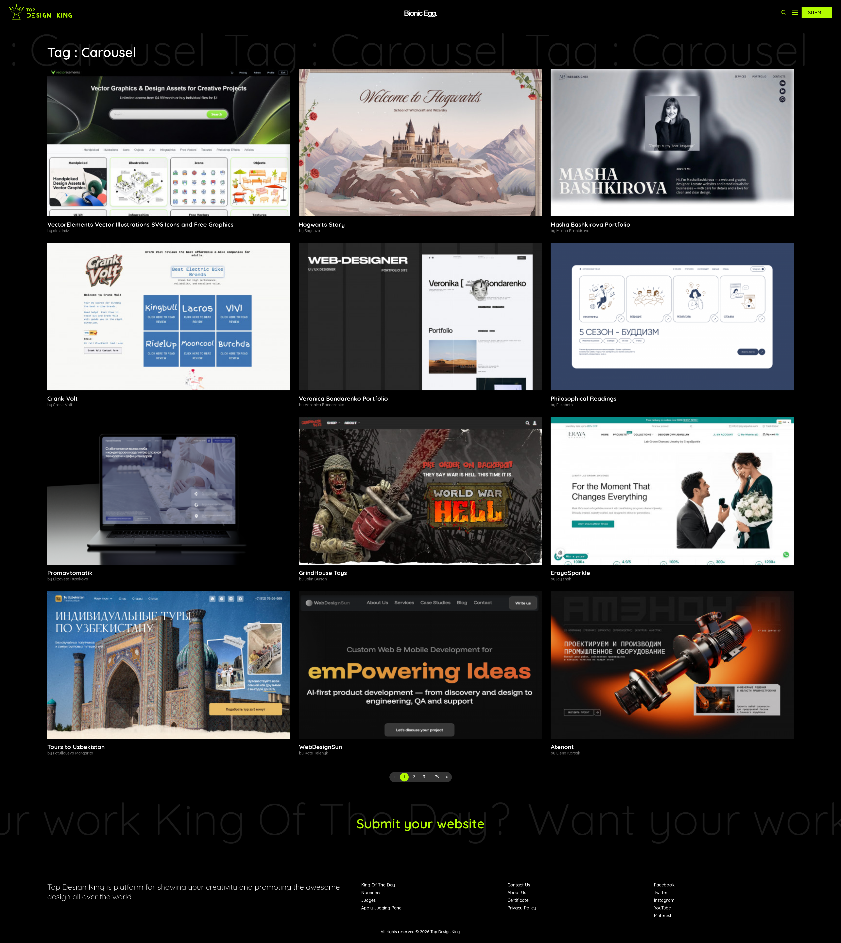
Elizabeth (564, 404)
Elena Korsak (568, 753)
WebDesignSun (320, 747)
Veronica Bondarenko (324, 404)
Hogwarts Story (322, 224)
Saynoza (312, 230)
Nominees (371, 892)
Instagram (664, 900)
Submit (817, 12)
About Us (516, 892)
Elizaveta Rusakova (70, 579)
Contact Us (518, 885)
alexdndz (61, 230)
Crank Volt (62, 398)
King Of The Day (378, 885)
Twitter (661, 892)
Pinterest (662, 915)
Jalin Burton (316, 579)
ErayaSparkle (570, 572)
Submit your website (421, 823)
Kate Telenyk (316, 753)
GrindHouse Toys (323, 572)
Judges (368, 900)
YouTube (662, 908)
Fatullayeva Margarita (73, 753)
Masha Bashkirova (572, 230)
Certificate (517, 900)
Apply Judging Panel (382, 908)
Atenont (562, 747)
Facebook (664, 885)
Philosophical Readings (584, 398)
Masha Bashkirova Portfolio (590, 224)
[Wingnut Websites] (420, 13)
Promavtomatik (70, 572)
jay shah (563, 579)
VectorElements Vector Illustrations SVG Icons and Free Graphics (140, 224)
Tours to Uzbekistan (76, 747)
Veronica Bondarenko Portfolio (343, 398)
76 (437, 776)
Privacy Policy (521, 908)
